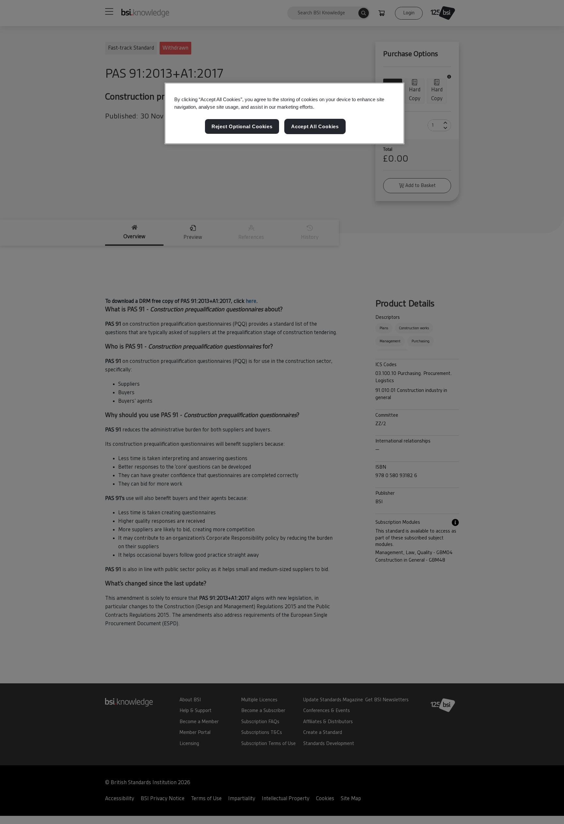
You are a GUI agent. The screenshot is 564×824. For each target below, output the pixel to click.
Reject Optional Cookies (242, 126)
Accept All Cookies (315, 126)
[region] (284, 114)
